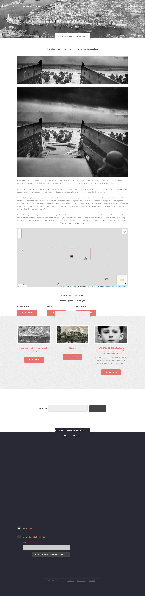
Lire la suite (27, 313)
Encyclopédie (26, 6)
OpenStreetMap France (120, 286)
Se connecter (81, 581)
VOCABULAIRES (76, 12)
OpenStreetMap (67, 286)
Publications (54, 12)
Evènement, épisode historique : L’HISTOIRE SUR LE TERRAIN (69, 6)
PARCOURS (131, 6)
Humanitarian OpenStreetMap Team (97, 286)
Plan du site (70, 581)
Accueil (13, 6)
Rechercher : (43, 408)
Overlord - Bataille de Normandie (72, 36)
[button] (106, 278)
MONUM (120, 6)
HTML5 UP (92, 581)
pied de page (102, 12)
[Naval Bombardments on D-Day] (72, 223)
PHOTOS (39, 6)
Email (25, 542)
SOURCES (41, 12)
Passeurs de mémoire (105, 6)
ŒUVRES (89, 12)
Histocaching (72, 21)
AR (65, 12)
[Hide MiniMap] (125, 283)
